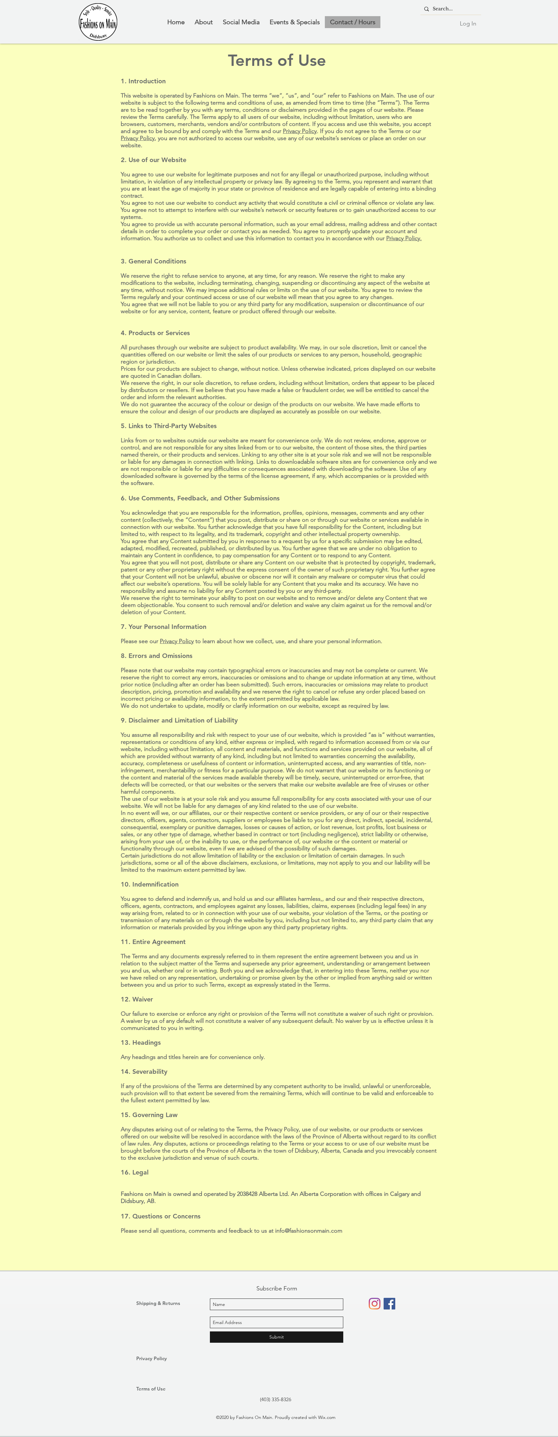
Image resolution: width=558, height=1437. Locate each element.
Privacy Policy (300, 131)
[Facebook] (389, 1303)
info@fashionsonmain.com (308, 1230)
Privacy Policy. (404, 238)
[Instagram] (374, 1303)
